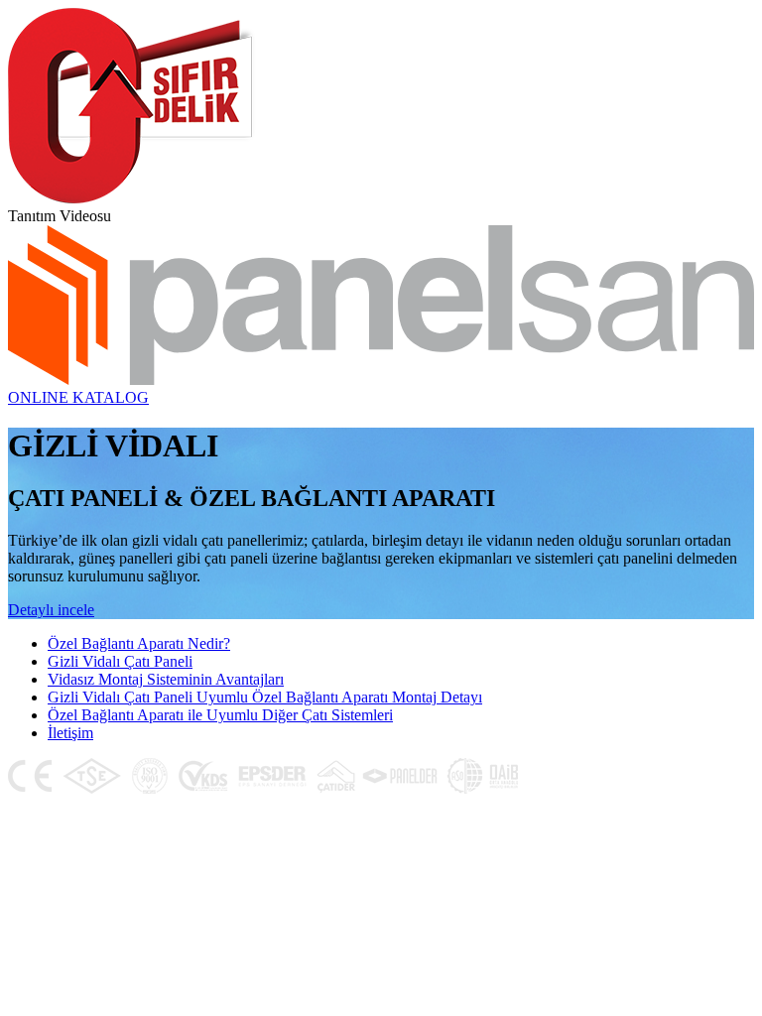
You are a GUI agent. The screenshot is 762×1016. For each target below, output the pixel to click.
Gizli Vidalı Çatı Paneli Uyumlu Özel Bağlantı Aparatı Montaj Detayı (265, 697)
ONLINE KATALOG (78, 397)
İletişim (70, 732)
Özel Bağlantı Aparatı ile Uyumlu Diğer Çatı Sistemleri (220, 714)
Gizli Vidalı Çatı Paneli (120, 661)
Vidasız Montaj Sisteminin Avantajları (166, 679)
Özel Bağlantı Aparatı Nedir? (139, 643)
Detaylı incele (51, 609)
